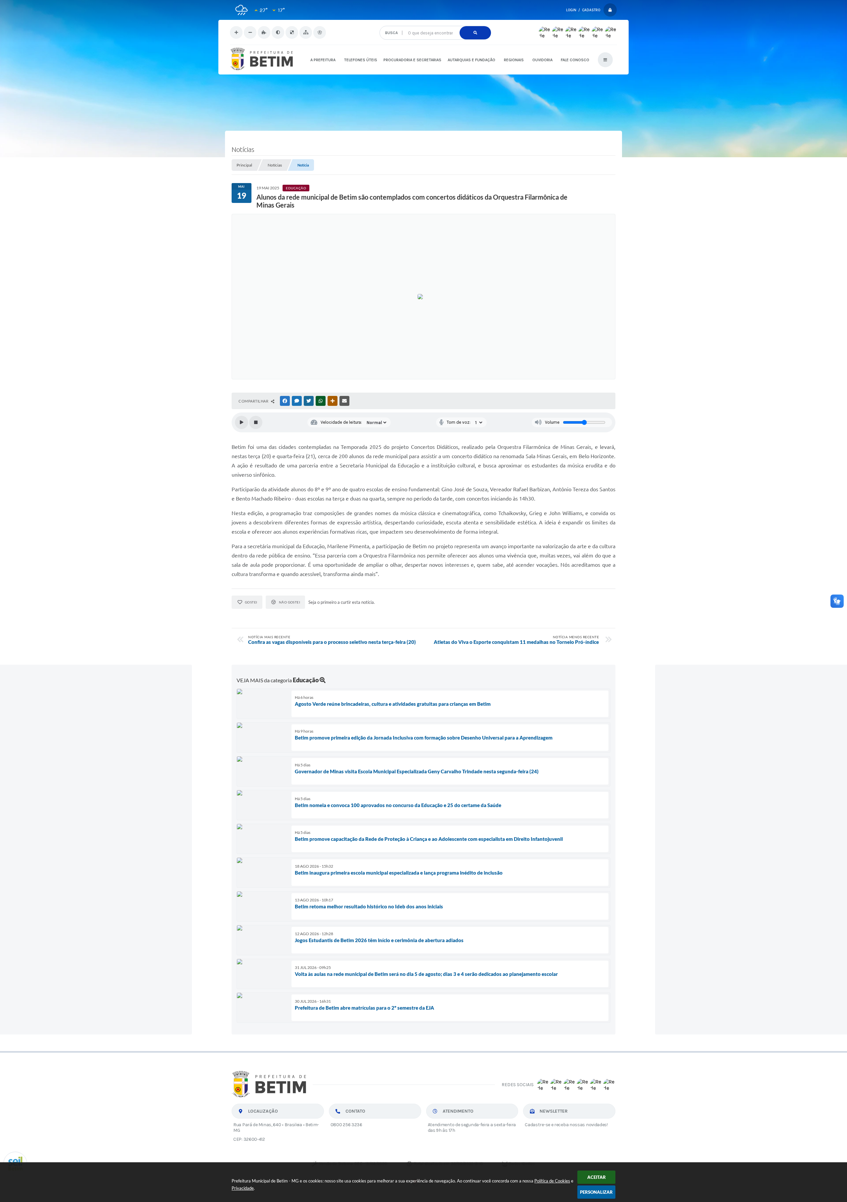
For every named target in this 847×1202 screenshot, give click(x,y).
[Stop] (255, 422)
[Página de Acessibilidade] (319, 32)
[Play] (241, 422)
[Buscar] (475, 32)
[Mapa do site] (305, 32)
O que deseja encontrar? (435, 23)
